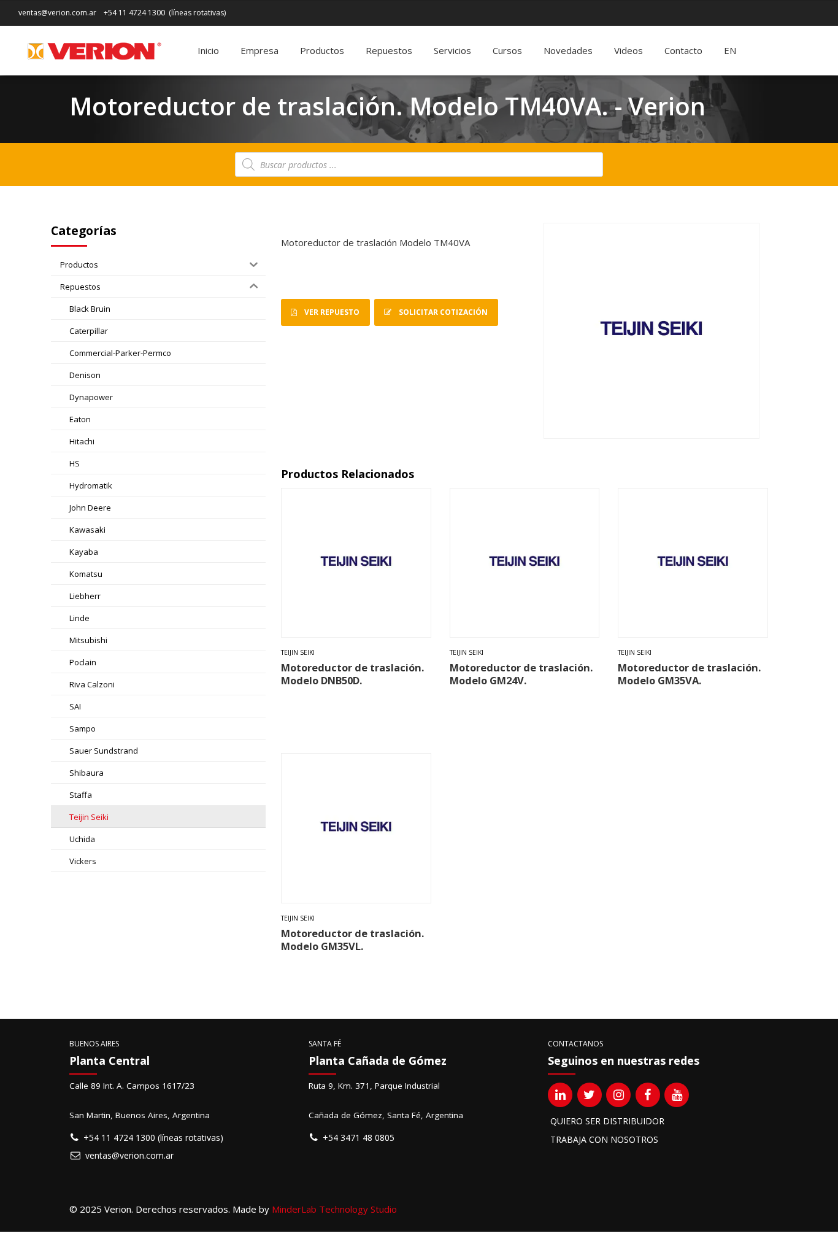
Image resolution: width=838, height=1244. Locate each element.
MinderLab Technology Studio (334, 1209)
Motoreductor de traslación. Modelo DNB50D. (352, 673)
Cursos (507, 50)
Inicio (208, 50)
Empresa (259, 50)
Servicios (452, 50)
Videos (628, 50)
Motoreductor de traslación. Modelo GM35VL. (352, 939)
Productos (322, 50)
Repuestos (389, 50)
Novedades (568, 50)
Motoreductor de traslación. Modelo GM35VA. (689, 673)
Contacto (683, 50)
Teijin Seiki (298, 652)
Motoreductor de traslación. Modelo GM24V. (521, 673)
